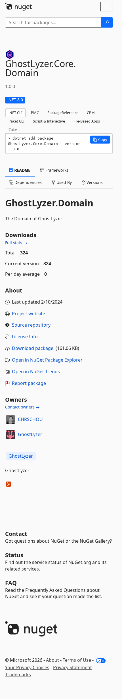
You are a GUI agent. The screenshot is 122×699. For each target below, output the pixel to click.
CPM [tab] (91, 112)
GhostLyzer (30, 434)
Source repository (31, 325)
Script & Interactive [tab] (49, 121)
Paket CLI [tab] (16, 121)
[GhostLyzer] (10, 435)
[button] (100, 140)
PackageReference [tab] (62, 112)
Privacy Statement (72, 667)
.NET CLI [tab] (15, 112)
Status (14, 555)
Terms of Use (77, 660)
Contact (16, 534)
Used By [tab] (63, 182)
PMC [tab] (35, 112)
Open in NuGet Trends (36, 371)
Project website (28, 313)
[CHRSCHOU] (10, 419)
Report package (29, 383)
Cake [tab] (13, 129)
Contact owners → (22, 407)
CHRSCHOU (30, 419)
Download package (32, 348)
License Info (25, 336)
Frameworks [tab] (56, 170)
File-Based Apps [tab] (86, 121)
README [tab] (22, 170)
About (52, 660)
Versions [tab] (94, 182)
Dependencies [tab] (27, 182)
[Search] (107, 22)
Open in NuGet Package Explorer (47, 360)
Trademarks (18, 674)
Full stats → (16, 242)
